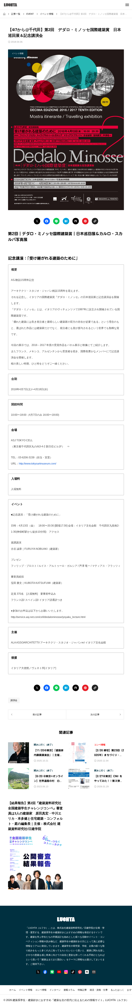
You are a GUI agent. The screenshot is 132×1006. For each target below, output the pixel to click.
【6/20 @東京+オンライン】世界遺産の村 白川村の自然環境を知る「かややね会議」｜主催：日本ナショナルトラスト (48, 779)
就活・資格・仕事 (99, 990)
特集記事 (82, 990)
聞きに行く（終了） (44, 745)
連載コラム (69, 990)
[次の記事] (95, 714)
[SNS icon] (38, 972)
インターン (55, 990)
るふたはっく (117, 990)
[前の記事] (37, 714)
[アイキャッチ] (18, 752)
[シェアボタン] (37, 221)
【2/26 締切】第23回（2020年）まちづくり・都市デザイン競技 (109, 753)
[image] (35, 887)
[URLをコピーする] (95, 221)
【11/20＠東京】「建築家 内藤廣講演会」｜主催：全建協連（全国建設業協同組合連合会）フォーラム (49, 753)
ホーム (12, 990)
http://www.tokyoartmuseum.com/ (37, 463)
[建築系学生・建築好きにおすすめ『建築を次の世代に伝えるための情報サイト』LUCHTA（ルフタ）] (15, 4)
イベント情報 (25, 990)
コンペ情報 (99, 745)
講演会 (13, 700)
